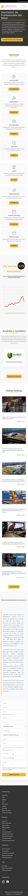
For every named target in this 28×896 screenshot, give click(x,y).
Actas (3, 801)
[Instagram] (3, 882)
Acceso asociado (23, 1)
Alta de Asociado (6, 848)
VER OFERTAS (14, 202)
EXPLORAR (14, 245)
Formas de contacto (6, 812)
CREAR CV (14, 155)
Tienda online (5, 851)
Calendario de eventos (7, 834)
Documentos (5, 804)
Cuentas (4, 806)
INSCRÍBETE (14, 133)
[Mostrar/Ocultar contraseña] (13, 754)
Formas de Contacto (7, 857)
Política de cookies (6, 870)
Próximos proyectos (7, 838)
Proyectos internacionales (8, 840)
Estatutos (4, 799)
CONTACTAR (14, 112)
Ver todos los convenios (14, 376)
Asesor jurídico (5, 825)
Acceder (14, 179)
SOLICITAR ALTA (14, 89)
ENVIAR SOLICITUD (14, 774)
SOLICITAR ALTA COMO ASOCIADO (12, 39)
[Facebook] (7, 882)
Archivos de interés (6, 823)
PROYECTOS (14, 224)
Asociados (4, 808)
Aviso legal (4, 866)
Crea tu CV (4, 821)
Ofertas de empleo (6, 831)
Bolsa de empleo (6, 827)
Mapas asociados (6, 810)
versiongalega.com (17, 894)
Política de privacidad (7, 868)
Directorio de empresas (7, 836)
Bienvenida (4, 795)
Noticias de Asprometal (7, 855)
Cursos (3, 829)
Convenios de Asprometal (8, 853)
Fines (3, 797)
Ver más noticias (14, 586)
